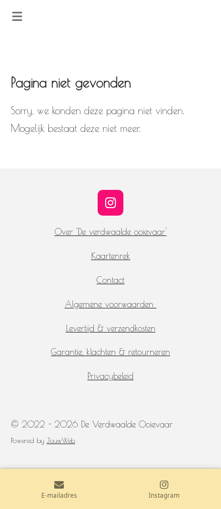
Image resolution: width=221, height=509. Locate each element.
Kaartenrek (110, 256)
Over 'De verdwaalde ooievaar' (111, 232)
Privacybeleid (110, 376)
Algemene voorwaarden (111, 304)
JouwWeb (61, 440)
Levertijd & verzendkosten (111, 328)
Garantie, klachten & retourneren (110, 352)
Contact (110, 280)
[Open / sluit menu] (17, 16)
